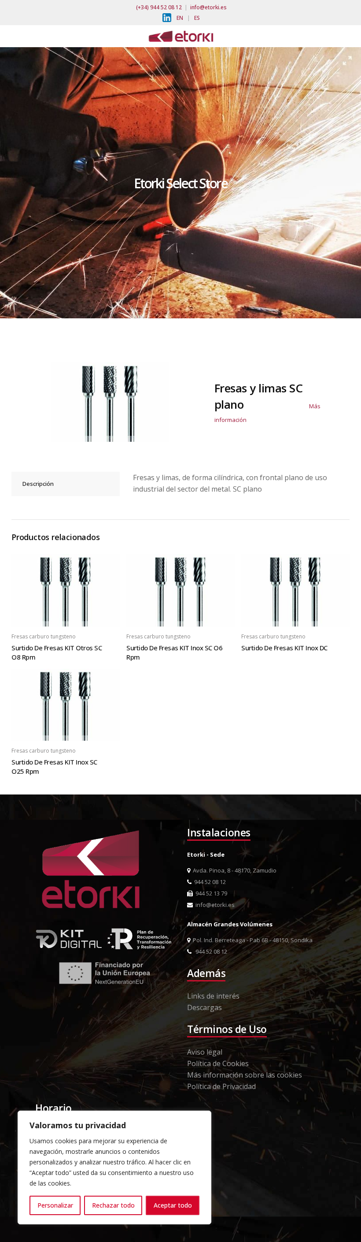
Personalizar (55, 1205)
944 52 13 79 (210, 893)
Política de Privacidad (221, 1086)
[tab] (65, 484)
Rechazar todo (113, 1205)
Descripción (38, 484)
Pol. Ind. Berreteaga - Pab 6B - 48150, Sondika (251, 940)
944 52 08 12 (209, 882)
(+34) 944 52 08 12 (159, 7)
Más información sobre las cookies (244, 1075)
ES (197, 18)
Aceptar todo (173, 1205)
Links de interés (213, 996)
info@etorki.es (208, 7)
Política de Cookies (218, 1063)
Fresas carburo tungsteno (43, 636)
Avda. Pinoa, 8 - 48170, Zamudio (233, 870)
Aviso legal (204, 1052)
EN (180, 18)
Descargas (204, 1007)
